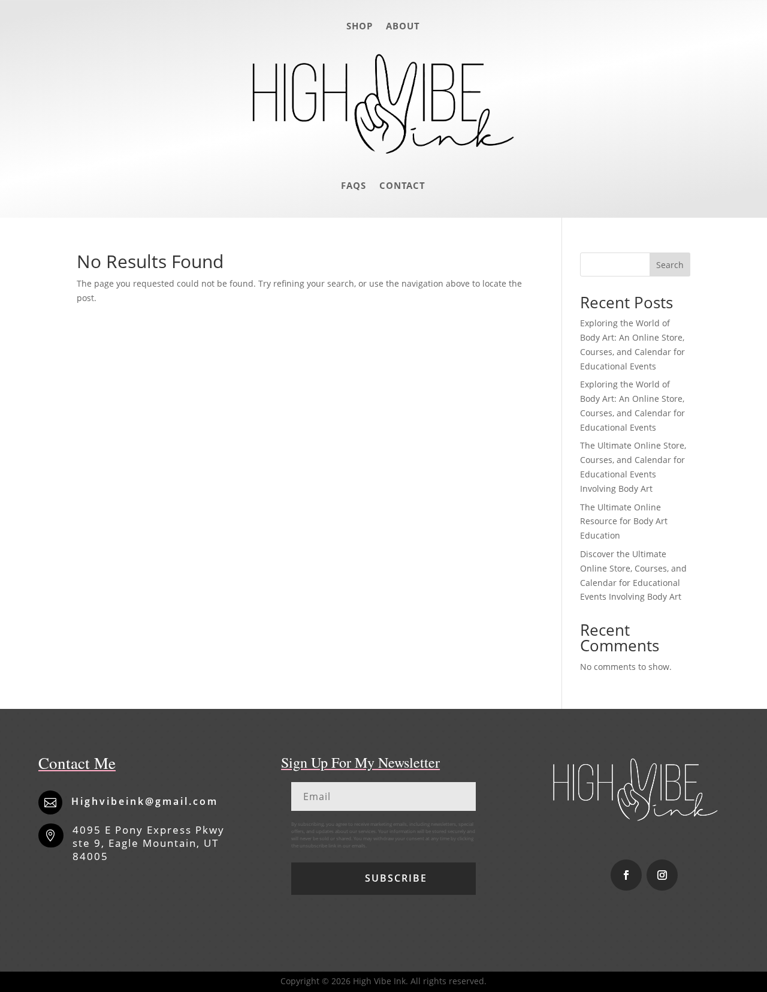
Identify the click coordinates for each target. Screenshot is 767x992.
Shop (359, 26)
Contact (402, 185)
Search (670, 264)
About (403, 26)
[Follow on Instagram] (662, 875)
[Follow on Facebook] (626, 875)
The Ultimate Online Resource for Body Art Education (624, 521)
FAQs (353, 185)
